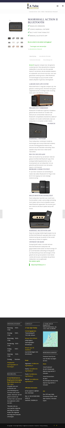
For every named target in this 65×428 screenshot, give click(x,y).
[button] (37, 46)
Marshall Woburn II (38, 265)
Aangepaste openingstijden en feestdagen (12, 365)
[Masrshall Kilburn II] (1, 214)
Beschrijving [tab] (33, 56)
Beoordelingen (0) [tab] (47, 60)
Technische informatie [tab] (35, 60)
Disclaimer (36, 425)
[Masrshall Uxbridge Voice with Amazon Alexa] (64, 214)
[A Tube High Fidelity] (32, 5)
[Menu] (57, 6)
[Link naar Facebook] (54, 425)
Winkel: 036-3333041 (31, 338)
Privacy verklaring (43, 425)
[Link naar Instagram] (56, 425)
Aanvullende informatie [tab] (45, 56)
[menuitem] (58, 6)
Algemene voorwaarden (28, 425)
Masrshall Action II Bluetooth (36, 49)
